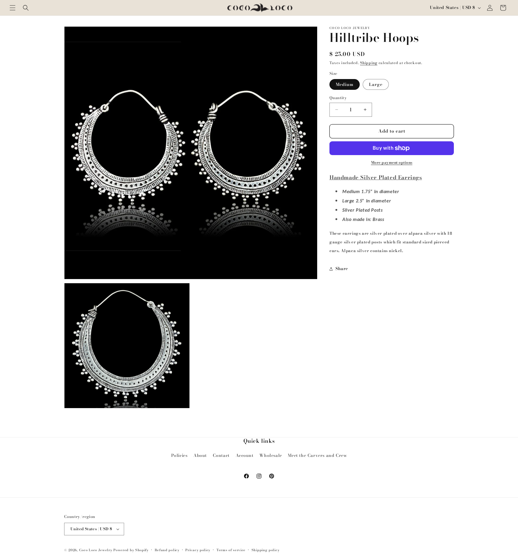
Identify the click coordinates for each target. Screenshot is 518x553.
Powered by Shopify (131, 550)
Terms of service (231, 550)
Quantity (338, 98)
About (200, 455)
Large (376, 84)
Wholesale (270, 455)
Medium (344, 84)
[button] (12, 7)
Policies (179, 455)
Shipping (368, 63)
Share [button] (341, 268)
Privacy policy (197, 550)
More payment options (391, 162)
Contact (221, 455)
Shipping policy (266, 550)
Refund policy (167, 550)
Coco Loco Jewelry (95, 550)
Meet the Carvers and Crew (317, 455)
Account (245, 455)
